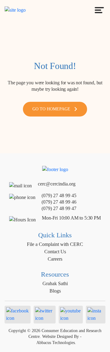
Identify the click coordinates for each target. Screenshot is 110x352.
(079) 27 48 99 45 (59, 195)
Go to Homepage (51, 109)
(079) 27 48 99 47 (59, 208)
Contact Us (55, 251)
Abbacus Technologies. (56, 342)
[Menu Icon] (99, 10)
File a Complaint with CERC (55, 244)
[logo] (15, 9)
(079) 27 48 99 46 (59, 202)
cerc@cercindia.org (56, 183)
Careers (55, 259)
